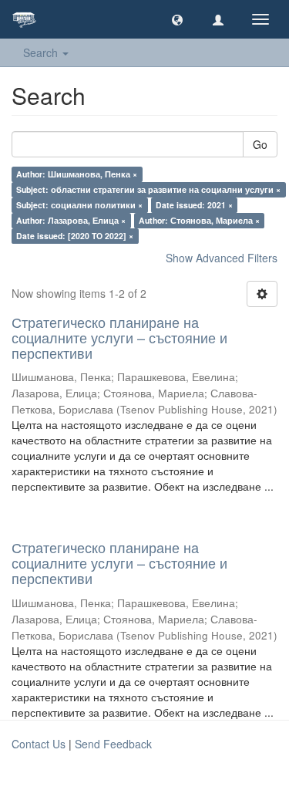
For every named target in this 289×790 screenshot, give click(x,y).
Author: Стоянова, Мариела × (199, 220)
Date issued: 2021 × (194, 205)
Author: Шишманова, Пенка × (76, 174)
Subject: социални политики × (79, 205)
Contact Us (39, 743)
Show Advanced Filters (221, 257)
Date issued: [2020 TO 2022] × (74, 235)
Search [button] (42, 52)
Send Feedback (113, 743)
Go (260, 144)
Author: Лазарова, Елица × (71, 220)
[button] (177, 19)
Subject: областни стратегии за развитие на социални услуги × (148, 189)
